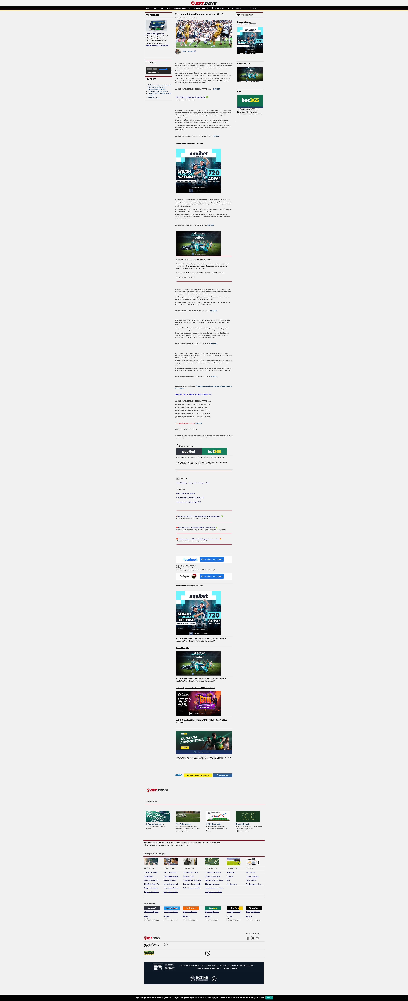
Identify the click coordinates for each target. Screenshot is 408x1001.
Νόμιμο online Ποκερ (151, 888)
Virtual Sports (148, 876)
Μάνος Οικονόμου (188, 51)
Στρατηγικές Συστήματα (213, 872)
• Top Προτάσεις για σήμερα (185, 493)
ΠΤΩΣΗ (162, 8)
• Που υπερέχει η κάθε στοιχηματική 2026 (190, 497)
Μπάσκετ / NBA (188, 876)
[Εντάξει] (405, 998)
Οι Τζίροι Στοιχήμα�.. (213, 824)
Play (149, 69)
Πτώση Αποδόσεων (252, 876)
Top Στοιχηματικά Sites (253, 884)
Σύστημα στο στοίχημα (212, 884)
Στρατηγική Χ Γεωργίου (212, 876)
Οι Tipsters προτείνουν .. (155, 824)
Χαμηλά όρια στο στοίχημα (214, 888)
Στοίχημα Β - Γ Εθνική (171, 892)
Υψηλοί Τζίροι (250, 872)
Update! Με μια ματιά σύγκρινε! (157, 45)
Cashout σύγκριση (170, 880)
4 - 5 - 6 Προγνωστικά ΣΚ (191, 888)
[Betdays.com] (204, 3)
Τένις (228, 880)
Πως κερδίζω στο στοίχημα (214, 880)
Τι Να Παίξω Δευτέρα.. (183, 824)
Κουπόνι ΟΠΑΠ (251, 880)
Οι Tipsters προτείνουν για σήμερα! (159, 85)
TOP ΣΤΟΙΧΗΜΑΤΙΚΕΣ (180, 8)
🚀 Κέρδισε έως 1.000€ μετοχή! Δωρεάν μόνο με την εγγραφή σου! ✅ (199, 516)
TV (229, 8)
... (152, 828)
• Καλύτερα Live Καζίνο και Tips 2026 (188, 502)
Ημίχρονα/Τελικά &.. (243, 824)
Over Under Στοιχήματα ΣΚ (192, 884)
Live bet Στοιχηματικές (171, 884)
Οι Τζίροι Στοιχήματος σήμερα (158, 91)
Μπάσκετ (230, 876)
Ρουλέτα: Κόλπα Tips (151, 880)
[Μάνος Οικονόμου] (179, 51)
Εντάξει (269, 998)
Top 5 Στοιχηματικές (170, 872)
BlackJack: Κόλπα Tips (151, 884)
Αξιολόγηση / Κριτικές (151, 912)
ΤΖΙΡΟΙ (169, 8)
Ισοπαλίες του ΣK (153, 98)
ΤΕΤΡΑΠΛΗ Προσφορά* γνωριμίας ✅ (192, 97)
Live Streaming (232, 884)
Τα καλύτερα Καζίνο (150, 872)
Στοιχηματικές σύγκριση (171, 876)
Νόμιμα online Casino (151, 892)
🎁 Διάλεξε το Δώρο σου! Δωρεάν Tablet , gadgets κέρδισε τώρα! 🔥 (198, 539)
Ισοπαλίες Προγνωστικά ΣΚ (192, 880)
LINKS (254, 8)
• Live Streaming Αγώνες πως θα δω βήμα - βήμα (192, 483)
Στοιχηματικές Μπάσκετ (171, 888)
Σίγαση (155, 69)
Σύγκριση (147, 916)
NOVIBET (216, 89)
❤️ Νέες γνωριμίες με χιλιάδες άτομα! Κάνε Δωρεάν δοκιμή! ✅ (196, 527)
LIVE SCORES (236, 8)
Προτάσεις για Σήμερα (190, 872)
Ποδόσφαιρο (231, 872)
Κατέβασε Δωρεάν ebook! (213, 892)
